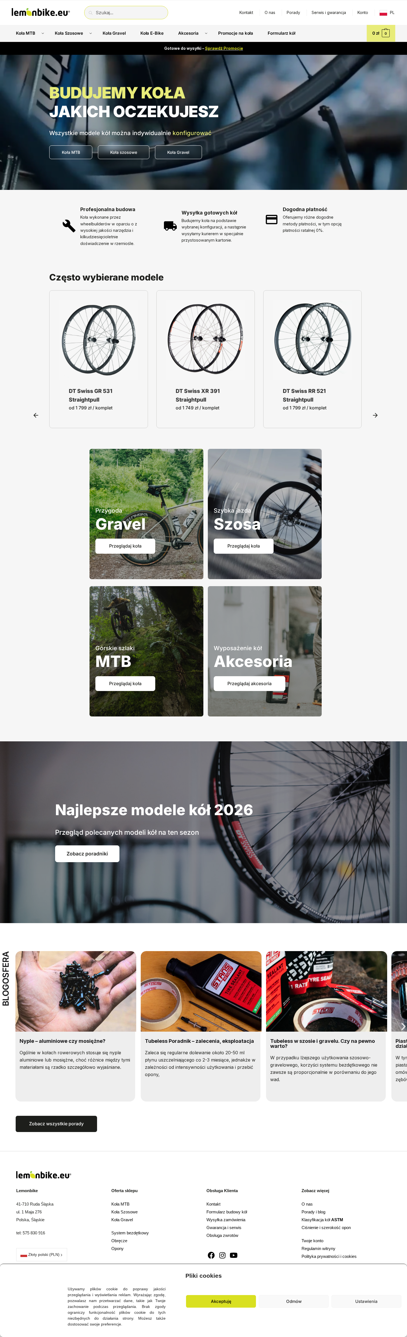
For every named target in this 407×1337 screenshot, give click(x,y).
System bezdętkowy (130, 1232)
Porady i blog (313, 1211)
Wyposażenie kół (238, 648)
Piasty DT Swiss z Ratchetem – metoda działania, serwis (318, 1043)
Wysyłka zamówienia (225, 1219)
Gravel (120, 524)
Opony (117, 1248)
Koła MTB (120, 1204)
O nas (270, 12)
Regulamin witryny (318, 1248)
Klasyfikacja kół (322, 1219)
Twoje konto (312, 1240)
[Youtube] (234, 1255)
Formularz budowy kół (226, 1211)
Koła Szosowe (124, 1211)
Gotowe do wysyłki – (203, 48)
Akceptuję (221, 1301)
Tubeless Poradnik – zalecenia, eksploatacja (74, 1041)
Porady (293, 12)
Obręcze (119, 1240)
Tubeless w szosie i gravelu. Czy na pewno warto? (197, 1043)
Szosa (237, 524)
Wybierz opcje (98, 374)
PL (392, 12)
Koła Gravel (122, 1219)
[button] (398, 1274)
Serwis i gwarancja (329, 12)
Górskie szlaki (115, 648)
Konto (362, 12)
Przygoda (108, 510)
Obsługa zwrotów (222, 1235)
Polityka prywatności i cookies (329, 1256)
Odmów (294, 1301)
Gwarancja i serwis (223, 1227)
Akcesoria (253, 661)
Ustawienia (366, 1301)
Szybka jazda (232, 510)
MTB (113, 661)
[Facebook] (211, 1255)
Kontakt (246, 12)
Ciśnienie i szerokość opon (326, 1227)
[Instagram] (222, 1255)
